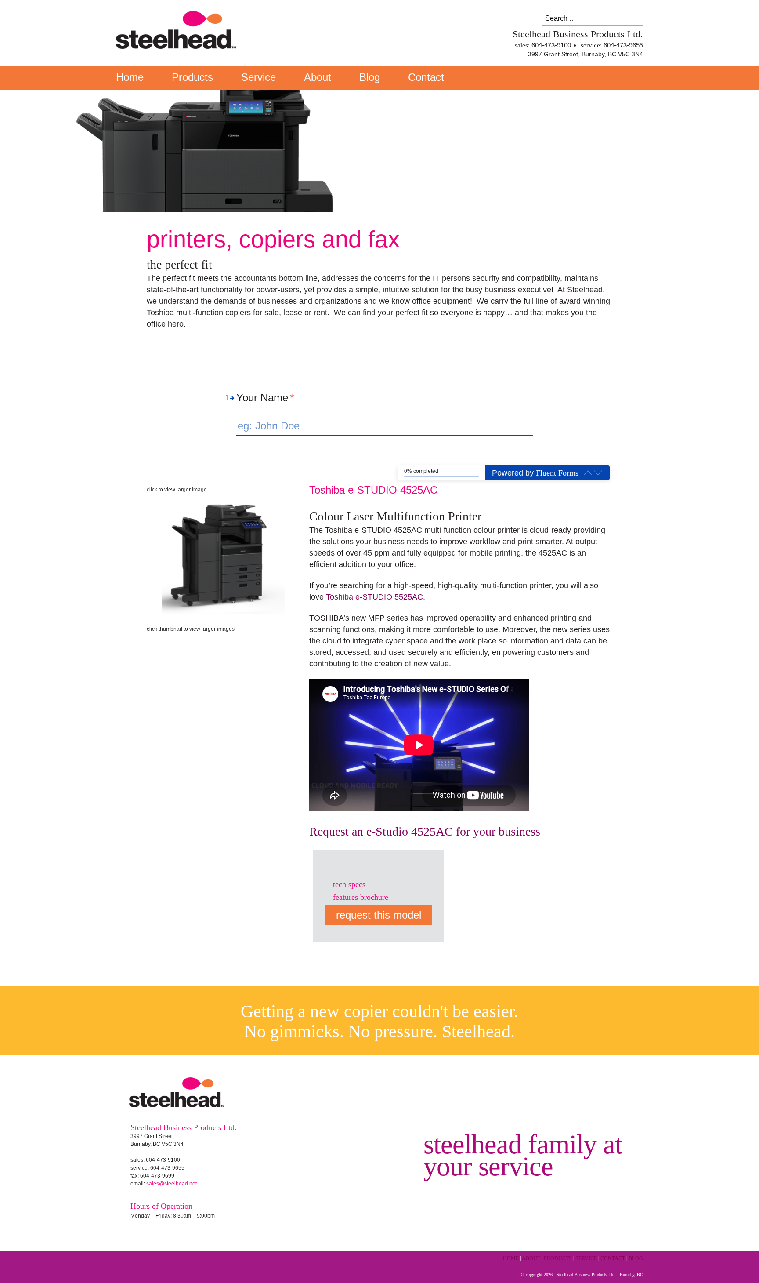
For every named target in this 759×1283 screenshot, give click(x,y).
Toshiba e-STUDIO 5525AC (374, 596)
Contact (426, 77)
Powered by (535, 473)
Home (130, 77)
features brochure (360, 897)
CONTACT (612, 1258)
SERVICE (586, 1258)
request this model (378, 915)
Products (192, 77)
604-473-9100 (551, 45)
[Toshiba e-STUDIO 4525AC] (223, 554)
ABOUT (531, 1258)
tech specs (349, 884)
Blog (369, 77)
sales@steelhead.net (171, 1184)
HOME (511, 1258)
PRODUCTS (558, 1258)
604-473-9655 (623, 45)
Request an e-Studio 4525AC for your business (424, 831)
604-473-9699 (157, 1176)
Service (258, 77)
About (317, 77)
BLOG (636, 1258)
